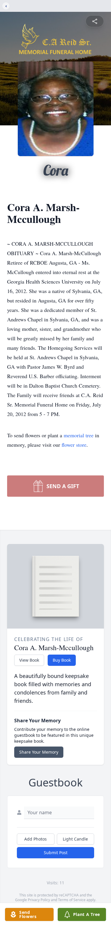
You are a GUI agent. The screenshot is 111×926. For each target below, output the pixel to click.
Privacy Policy (39, 899)
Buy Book (62, 660)
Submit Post (55, 852)
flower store (74, 444)
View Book (29, 660)
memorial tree (79, 435)
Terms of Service (72, 899)
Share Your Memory (38, 752)
